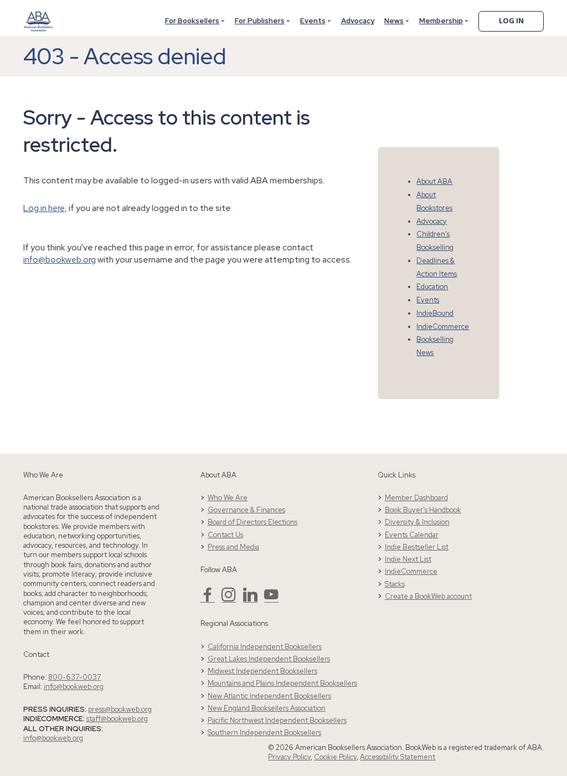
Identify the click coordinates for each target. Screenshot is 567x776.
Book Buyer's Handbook (423, 510)
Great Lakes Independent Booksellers (269, 659)
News (394, 20)
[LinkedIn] (250, 599)
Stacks (395, 584)
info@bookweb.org (59, 259)
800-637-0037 (74, 677)
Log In (511, 20)
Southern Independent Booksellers (264, 732)
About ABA (434, 181)
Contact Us (225, 534)
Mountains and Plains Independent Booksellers (282, 683)
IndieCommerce (442, 326)
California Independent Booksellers (265, 646)
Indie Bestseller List (417, 547)
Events (313, 20)
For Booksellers (192, 20)
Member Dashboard (416, 497)
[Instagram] (228, 599)
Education (432, 286)
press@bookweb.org (120, 709)
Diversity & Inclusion (417, 522)
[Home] (38, 15)
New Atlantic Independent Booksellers (269, 696)
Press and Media (233, 547)
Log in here (44, 208)
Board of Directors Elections (252, 522)
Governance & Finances (246, 510)
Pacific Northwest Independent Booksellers (277, 720)
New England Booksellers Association (267, 708)
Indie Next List (408, 559)
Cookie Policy (335, 757)
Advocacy (357, 20)
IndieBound (434, 313)
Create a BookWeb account (428, 596)
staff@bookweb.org (117, 718)
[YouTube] (271, 599)
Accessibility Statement (397, 757)
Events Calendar (412, 534)
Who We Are (228, 497)
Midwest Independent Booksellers (262, 671)
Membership (441, 20)
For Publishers (260, 20)
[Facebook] (207, 599)
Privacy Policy (289, 757)
